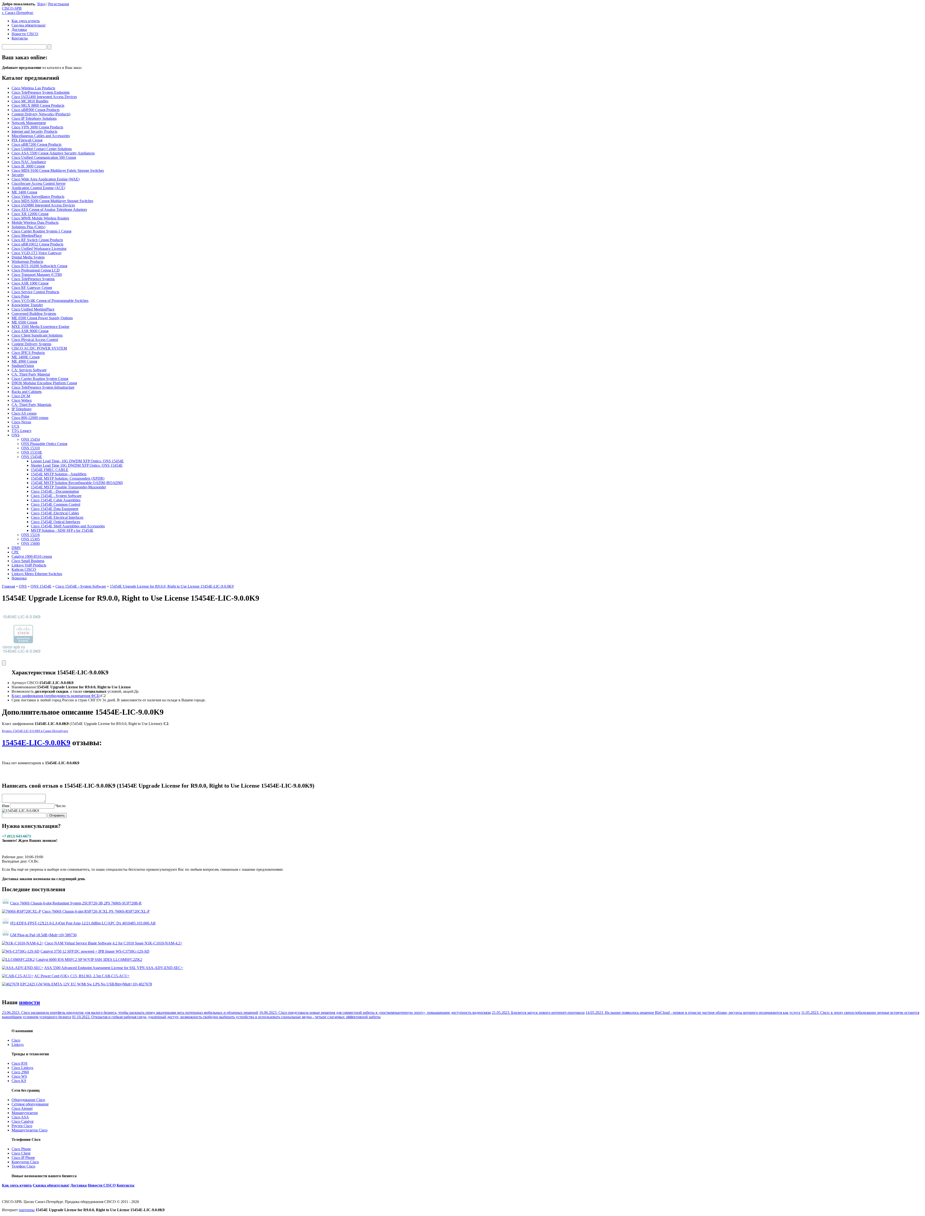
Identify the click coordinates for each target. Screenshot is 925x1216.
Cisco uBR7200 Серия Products (36, 144)
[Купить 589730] (5, 935)
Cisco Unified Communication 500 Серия (44, 157)
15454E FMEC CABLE (49, 470)
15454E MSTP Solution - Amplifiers (58, 474)
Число (60, 806)
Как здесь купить (26, 21)
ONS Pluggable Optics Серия (44, 444)
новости (29, 1002)
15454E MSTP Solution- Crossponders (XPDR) (67, 478)
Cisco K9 (19, 1081)
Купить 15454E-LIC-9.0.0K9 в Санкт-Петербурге (35, 731)
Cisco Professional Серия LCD (36, 270)
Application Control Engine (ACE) (38, 188)
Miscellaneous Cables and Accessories (41, 136)
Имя (5, 806)
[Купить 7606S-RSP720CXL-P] (21, 911)
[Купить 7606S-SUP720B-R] (5, 903)
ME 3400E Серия (26, 357)
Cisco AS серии (24, 413)
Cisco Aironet (22, 1108)
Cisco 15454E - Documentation (55, 491)
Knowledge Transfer (27, 305)
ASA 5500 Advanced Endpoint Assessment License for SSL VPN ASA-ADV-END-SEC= (113, 968)
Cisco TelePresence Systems (33, 279)
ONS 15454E (31, 457)
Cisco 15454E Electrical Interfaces (57, 517)
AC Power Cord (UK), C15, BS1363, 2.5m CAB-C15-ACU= (82, 976)
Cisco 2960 (20, 1072)
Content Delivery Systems (31, 344)
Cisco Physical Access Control (35, 340)
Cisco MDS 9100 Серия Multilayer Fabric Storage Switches (58, 170)
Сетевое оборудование (30, 1104)
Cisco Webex (22, 400)
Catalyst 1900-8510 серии (32, 556)
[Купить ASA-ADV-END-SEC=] (22, 968)
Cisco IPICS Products (28, 353)
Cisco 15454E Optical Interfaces (55, 522)
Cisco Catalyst (22, 1121)
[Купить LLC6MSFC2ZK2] (18, 959)
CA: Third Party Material (31, 374)
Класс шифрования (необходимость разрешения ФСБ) (56, 696)
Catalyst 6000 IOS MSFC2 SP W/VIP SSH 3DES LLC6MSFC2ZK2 (89, 959)
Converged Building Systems (34, 314)
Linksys (18, 1045)
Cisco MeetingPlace (27, 235)
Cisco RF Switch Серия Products (37, 240)
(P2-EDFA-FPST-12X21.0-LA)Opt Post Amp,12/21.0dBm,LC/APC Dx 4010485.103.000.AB (83, 923)
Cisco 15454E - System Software (56, 496)
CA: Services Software (29, 370)
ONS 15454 (30, 439)
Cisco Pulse (20, 296)
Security (18, 175)
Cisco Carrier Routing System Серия (40, 379)
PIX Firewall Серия (27, 140)
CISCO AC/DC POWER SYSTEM (39, 348)
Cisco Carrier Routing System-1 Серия (41, 231)
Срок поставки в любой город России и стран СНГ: (54, 700)
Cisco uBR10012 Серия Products (37, 244)
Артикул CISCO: (25, 683)
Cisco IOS (19, 1063)
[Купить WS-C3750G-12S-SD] (21, 951)
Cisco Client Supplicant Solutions (37, 335)
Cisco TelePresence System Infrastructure (43, 387)
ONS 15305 (30, 539)
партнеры (27, 1210)
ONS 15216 (30, 535)
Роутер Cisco (22, 1126)
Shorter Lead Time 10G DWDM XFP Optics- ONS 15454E (77, 465)
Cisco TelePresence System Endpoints (41, 92)
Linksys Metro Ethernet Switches (37, 574)
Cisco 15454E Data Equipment (54, 509)
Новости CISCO (25, 34)
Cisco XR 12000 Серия (30, 214)
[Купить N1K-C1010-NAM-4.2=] (23, 943)
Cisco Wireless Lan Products (33, 88)
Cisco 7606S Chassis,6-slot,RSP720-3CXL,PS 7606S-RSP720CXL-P (96, 911)
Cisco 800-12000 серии (30, 418)
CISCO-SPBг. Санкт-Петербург (17, 10)
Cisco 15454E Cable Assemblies (55, 500)
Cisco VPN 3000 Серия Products (37, 127)
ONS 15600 (30, 543)
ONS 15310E (31, 452)
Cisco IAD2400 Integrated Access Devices (44, 97)
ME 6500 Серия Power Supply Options (42, 318)
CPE (15, 552)
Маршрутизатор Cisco (29, 1130)
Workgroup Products (27, 261)
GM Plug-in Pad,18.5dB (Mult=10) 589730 (43, 935)
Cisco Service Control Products (35, 292)
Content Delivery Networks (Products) (41, 114)
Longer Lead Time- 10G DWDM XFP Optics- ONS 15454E (77, 461)
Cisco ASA (20, 1117)
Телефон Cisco (23, 1166)
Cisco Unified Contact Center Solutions (42, 149)
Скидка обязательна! (29, 25)
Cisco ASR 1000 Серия (30, 283)
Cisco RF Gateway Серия (32, 288)
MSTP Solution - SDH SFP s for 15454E (62, 530)
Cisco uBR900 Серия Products (35, 110)
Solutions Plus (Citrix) (28, 227)
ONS (16, 435)
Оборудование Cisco (28, 1100)
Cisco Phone (21, 1149)
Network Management (29, 123)
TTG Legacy (22, 431)
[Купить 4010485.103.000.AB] (5, 923)
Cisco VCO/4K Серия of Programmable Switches (50, 301)
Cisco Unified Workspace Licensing (39, 248)
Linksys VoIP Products (29, 565)
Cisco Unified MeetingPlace (33, 309)
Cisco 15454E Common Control (55, 504)
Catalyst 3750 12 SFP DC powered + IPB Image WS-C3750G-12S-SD (94, 951)
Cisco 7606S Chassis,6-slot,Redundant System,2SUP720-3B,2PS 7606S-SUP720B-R (76, 903)
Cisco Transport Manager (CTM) (37, 274)
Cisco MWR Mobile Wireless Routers (40, 218)
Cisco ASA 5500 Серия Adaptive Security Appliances (53, 153)
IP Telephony (22, 409)
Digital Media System (28, 257)
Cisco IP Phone (23, 1158)
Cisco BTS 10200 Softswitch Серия (39, 266)
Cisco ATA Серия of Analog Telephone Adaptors (49, 209)
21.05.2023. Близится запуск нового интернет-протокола (538, 1012)
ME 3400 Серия (24, 192)
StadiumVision (23, 366)
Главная (8, 586)
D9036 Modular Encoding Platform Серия (44, 383)
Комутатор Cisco (25, 1162)
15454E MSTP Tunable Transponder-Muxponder (68, 487)
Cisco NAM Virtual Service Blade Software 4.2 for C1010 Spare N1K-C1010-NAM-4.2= (113, 943)
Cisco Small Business (28, 561)
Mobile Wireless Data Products (35, 222)
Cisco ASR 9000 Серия (30, 331)
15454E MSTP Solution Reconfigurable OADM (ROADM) (77, 483)
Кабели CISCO (24, 569)
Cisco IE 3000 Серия (28, 166)
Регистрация (58, 4)
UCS (15, 426)
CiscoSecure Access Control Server (39, 183)
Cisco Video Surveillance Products (38, 196)
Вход (41, 4)
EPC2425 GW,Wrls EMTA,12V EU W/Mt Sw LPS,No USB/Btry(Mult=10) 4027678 (86, 984)
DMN (16, 548)
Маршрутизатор (25, 1113)
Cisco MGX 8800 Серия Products (38, 105)
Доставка (19, 29)
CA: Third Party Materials (31, 405)
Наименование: (24, 687)
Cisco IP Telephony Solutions (34, 118)
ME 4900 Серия (24, 361)
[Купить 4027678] (10, 984)
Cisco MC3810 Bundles (30, 101)
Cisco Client (21, 1153)
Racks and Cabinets (27, 392)
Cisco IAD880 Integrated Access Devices (43, 205)
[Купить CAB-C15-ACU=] (17, 976)
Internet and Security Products (34, 131)
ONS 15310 (30, 448)
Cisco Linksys (22, 1068)
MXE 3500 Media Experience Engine (40, 327)
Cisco (16, 1040)
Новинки (19, 578)
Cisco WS (19, 1076)
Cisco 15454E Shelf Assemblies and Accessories (68, 526)
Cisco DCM (21, 396)
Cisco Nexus (21, 422)
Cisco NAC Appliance (29, 162)
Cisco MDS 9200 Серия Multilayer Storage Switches (52, 201)
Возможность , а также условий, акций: (73, 691)
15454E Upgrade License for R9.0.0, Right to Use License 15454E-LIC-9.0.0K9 (172, 586)
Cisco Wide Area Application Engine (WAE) (45, 179)
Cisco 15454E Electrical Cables (55, 513)
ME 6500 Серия (24, 322)
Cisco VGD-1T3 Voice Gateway (37, 253)
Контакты (20, 38)
